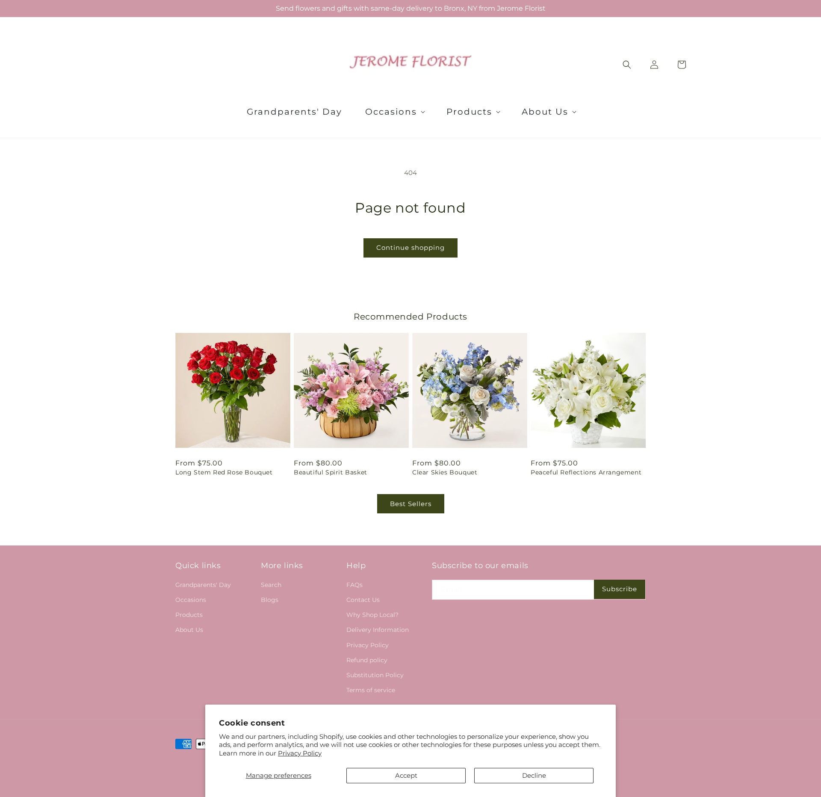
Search (271, 585)
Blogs (269, 600)
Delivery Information (377, 630)
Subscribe (619, 589)
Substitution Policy (375, 675)
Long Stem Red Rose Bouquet (224, 472)
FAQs (354, 585)
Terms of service (370, 690)
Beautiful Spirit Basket (330, 472)
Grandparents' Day (203, 585)
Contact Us (363, 600)
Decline (534, 775)
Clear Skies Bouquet (444, 472)
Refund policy (366, 660)
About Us (189, 630)
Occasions (190, 600)
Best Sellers (410, 504)
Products (189, 615)
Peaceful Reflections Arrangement (586, 472)
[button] (394, 111)
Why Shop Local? (372, 615)
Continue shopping (410, 247)
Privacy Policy (300, 753)
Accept (406, 775)
